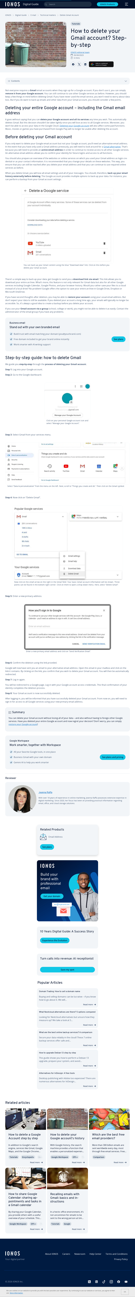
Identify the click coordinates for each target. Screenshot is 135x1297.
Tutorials (76, 24)
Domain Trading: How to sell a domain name (59, 991)
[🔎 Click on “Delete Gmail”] (67, 543)
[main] (67, 454)
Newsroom (79, 1253)
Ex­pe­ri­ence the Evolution (54, 940)
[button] (67, 890)
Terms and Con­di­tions (117, 1253)
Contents (15, 81)
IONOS (8, 15)
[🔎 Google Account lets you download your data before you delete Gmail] (67, 225)
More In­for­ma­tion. (16, 1293)
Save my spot (67, 969)
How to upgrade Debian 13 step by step (57, 1053)
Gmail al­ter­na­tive (112, 146)
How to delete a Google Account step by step (24, 1136)
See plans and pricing (112, 757)
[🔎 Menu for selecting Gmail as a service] (67, 464)
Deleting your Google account (74, 125)
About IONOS (51, 1253)
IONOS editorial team (80, 52)
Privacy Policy (121, 1259)
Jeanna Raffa (45, 792)
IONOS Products (107, 4)
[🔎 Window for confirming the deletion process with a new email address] (67, 627)
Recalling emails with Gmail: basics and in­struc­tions (64, 1198)
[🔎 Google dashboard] (67, 401)
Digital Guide (21, 15)
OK (125, 1292)
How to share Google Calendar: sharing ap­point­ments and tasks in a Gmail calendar (24, 1200)
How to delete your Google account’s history (67, 1136)
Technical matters (48, 15)
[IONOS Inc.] (20, 1253)
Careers (66, 1253)
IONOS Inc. (18, 1281)
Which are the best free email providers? (108, 1136)
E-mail (33, 15)
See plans (118, 339)
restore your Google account (23, 724)
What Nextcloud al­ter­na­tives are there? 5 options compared (67, 1012)
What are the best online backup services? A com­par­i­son (65, 1032)
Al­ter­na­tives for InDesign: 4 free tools (57, 1073)
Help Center (95, 1253)
